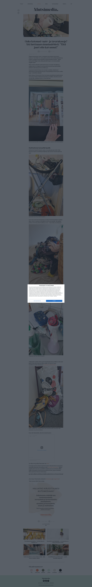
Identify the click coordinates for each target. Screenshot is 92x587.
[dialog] (46, 293)
